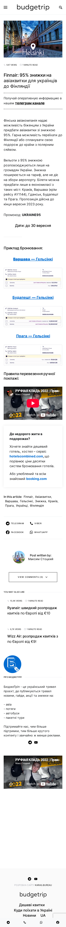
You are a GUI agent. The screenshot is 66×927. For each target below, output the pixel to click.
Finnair (28, 497)
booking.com (36, 479)
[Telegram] (30, 742)
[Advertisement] (33, 829)
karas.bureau (43, 885)
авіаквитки (43, 497)
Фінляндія (37, 505)
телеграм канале (30, 103)
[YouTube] (35, 742)
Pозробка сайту (24, 885)
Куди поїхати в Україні (33, 910)
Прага (9, 505)
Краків (53, 501)
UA (43, 915)
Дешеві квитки (32, 905)
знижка (40, 501)
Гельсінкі (26, 501)
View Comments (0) (30, 577)
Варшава (11, 501)
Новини (29, 915)
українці (22, 505)
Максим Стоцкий (40, 559)
